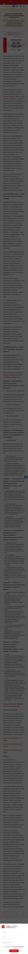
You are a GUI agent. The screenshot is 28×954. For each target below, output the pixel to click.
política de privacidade (19, 946)
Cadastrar (14, 950)
